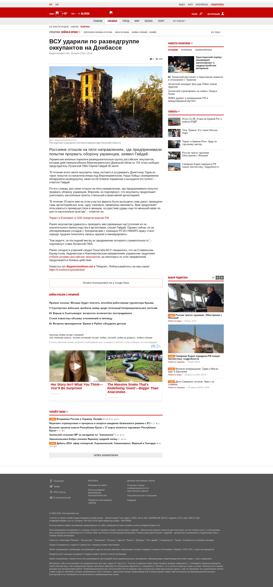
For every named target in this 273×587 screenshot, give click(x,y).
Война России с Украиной (71, 335)
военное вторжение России (85, 337)
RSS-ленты (60, 492)
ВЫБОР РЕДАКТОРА (178, 277)
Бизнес (149, 21)
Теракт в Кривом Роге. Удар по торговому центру (199, 143)
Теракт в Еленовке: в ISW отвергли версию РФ (79, 217)
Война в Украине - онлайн (144, 32)
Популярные (186, 49)
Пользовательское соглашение (142, 495)
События (75, 26)
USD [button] (73, 13)
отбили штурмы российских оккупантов (74, 256)
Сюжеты (172, 111)
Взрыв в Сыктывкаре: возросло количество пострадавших (92, 313)
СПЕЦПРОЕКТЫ (217, 4)
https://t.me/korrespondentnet (67, 269)
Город (125, 21)
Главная (97, 21)
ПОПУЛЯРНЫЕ (202, 4)
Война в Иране (108, 32)
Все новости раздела (59, 26)
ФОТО (190, 4)
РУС (51, 4)
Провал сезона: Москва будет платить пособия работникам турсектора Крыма (101, 302)
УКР (57, 4)
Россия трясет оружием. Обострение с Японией (196, 154)
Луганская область (62, 337)
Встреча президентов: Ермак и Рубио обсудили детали (89, 323)
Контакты (93, 480)
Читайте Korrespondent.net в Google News (106, 282)
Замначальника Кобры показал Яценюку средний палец (87, 439)
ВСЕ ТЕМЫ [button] (215, 32)
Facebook (59, 481)
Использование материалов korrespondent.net (97, 493)
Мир (136, 21)
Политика (85, 26)
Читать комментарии (106, 455)
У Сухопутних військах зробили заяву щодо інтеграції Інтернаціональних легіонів (103, 307)
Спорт (161, 21)
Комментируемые (203, 49)
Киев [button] (51, 13)
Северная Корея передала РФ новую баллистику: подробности (200, 165)
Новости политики (179, 43)
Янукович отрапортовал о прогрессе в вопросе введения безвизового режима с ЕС (104, 423)
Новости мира (174, 321)
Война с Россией (108, 337)
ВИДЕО (182, 4)
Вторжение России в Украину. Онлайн (84, 419)
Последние (173, 49)
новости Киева (122, 32)
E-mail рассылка (62, 497)
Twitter (57, 486)
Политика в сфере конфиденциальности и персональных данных (138, 488)
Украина (112, 21)
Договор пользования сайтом (141, 481)
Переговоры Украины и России (98, 32)
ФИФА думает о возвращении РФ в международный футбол (188, 99)
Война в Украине (144, 337)
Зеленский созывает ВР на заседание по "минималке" (86, 434)
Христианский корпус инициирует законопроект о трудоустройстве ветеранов (209, 63)
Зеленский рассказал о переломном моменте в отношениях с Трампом (195, 78)
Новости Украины (176, 362)
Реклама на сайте (97, 485)
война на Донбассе (126, 337)
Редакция (131, 500)
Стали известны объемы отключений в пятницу (80, 318)
